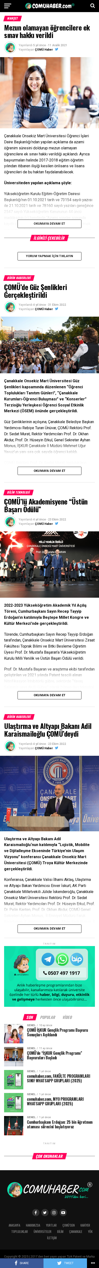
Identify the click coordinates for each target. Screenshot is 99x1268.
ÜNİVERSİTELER (42, 1231)
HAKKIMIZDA (33, 1225)
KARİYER (85, 1225)
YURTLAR (51, 1225)
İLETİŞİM (52, 1238)
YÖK (90, 1231)
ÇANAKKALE (75, 1231)
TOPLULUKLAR (19, 1231)
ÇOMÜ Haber (44, 49)
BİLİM (60, 1231)
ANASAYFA (14, 1225)
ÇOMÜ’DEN (68, 1225)
